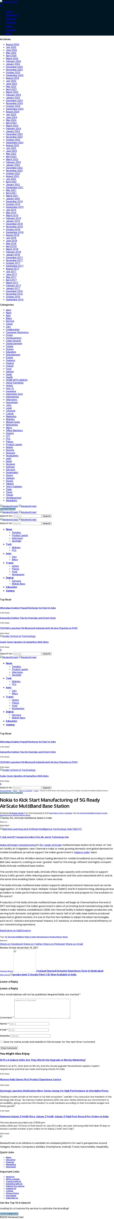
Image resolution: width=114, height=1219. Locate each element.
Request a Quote (9, 1214)
